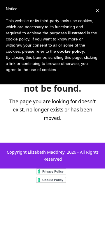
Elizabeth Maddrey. (47, 152)
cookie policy (70, 51)
